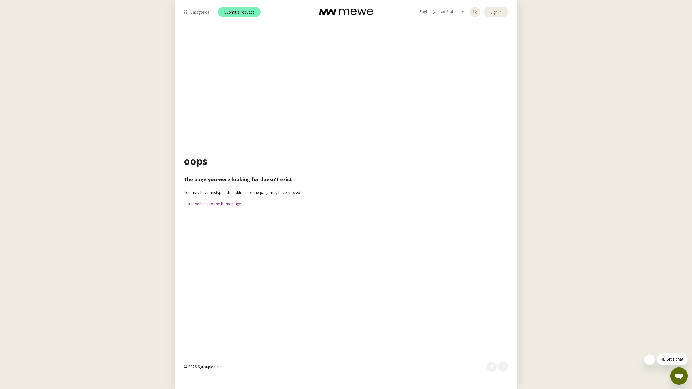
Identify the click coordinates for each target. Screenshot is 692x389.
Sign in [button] (496, 12)
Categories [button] (199, 12)
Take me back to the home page (212, 203)
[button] (443, 11)
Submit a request (239, 12)
